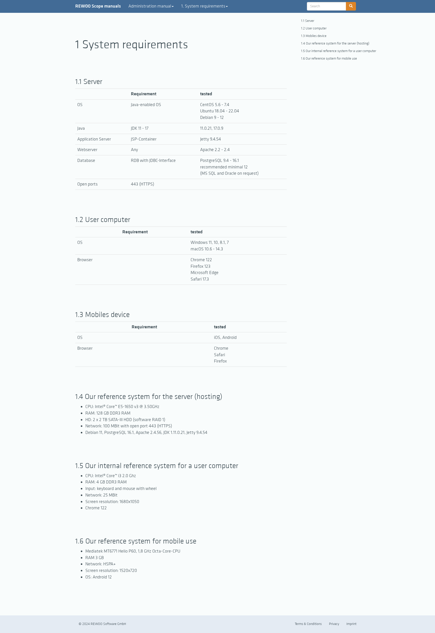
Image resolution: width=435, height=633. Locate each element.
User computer (316, 28)
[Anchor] (106, 80)
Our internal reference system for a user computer (341, 51)
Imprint (351, 624)
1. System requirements (203, 6)
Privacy (334, 624)
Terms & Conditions (308, 624)
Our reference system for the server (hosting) (337, 43)
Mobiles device (316, 36)
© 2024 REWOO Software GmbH (102, 624)
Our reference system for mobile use (331, 58)
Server (309, 21)
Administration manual (149, 6)
